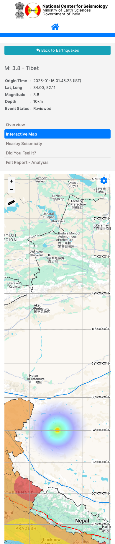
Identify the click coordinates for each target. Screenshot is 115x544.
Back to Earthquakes (59, 50)
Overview (15, 124)
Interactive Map (21, 133)
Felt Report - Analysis (27, 162)
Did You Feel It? (21, 152)
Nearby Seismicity (24, 143)
